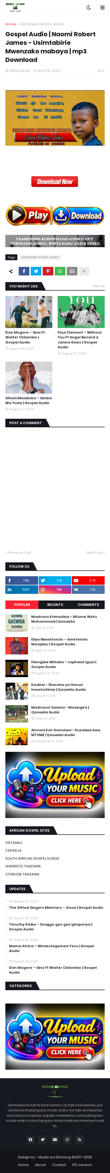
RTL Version (82, 1164)
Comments (88, 604)
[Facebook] (24, 271)
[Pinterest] (48, 271)
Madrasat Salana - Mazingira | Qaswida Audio (60, 710)
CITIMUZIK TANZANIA (22, 874)
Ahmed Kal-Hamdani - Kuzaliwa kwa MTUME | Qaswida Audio (65, 732)
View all (98, 286)
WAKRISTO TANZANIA (23, 866)
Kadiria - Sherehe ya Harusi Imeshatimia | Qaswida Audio (58, 687)
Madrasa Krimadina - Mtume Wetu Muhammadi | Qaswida (64, 619)
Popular (22, 604)
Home (10, 24)
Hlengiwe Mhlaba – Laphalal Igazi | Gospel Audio (63, 664)
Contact (59, 1164)
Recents (55, 604)
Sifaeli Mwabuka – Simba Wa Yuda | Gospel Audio (28, 400)
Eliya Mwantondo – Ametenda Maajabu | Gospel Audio (59, 642)
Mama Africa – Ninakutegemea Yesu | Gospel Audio (51, 948)
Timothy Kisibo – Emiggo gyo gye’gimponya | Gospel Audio (50, 927)
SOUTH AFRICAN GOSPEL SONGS (32, 858)
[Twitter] (36, 271)
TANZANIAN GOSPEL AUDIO (41, 24)
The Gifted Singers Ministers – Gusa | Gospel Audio (56, 907)
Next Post (94, 552)
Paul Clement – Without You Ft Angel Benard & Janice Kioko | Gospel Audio (80, 340)
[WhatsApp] (60, 271)
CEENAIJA (13, 850)
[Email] (72, 271)
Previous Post (19, 552)
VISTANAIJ (13, 842)
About (40, 1164)
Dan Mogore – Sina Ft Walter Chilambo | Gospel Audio (25, 337)
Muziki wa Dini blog (54, 1157)
